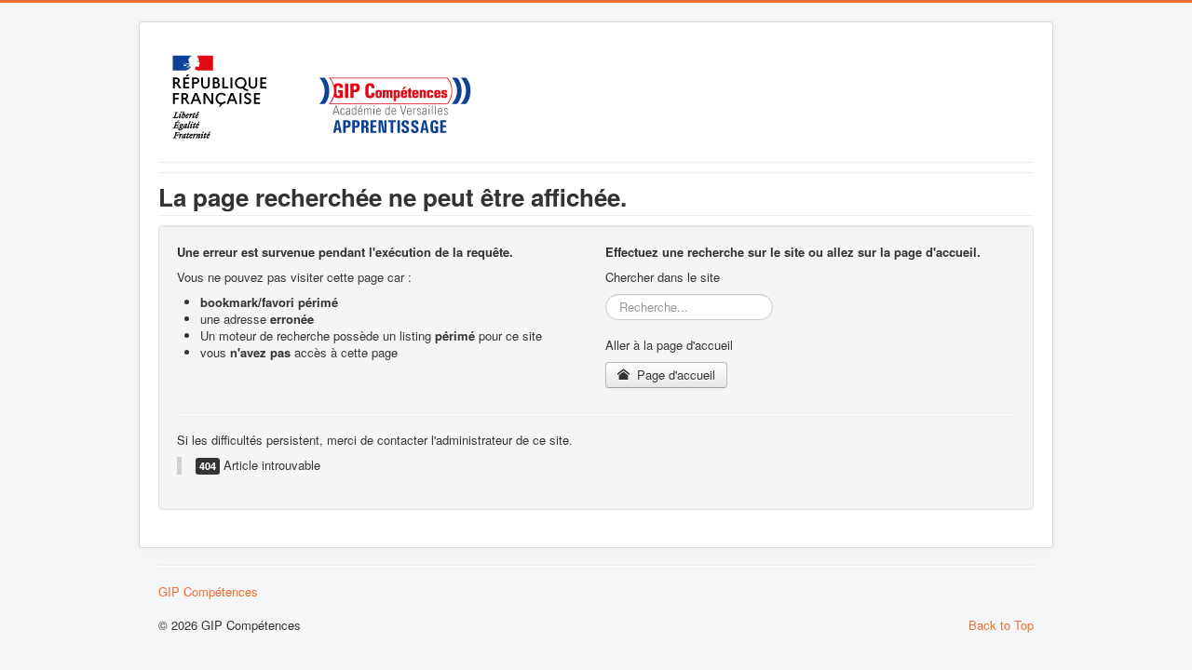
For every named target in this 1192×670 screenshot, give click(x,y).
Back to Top (1001, 625)
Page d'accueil (674, 374)
